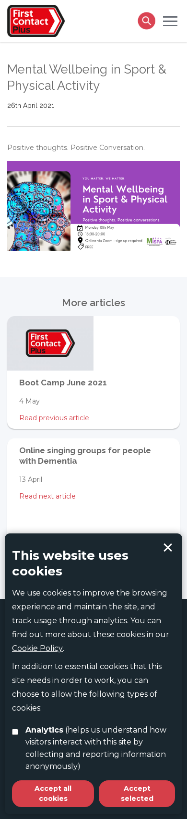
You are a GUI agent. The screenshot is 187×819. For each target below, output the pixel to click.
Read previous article (54, 418)
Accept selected (168, 548)
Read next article (47, 496)
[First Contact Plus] (36, 20)
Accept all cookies (53, 793)
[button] (170, 20)
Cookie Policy (37, 648)
